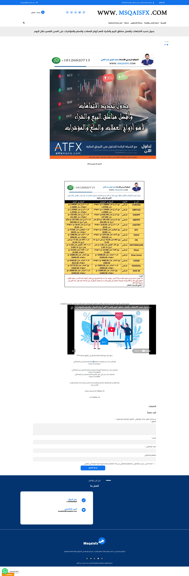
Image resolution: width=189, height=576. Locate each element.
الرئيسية (163, 23)
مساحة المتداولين (136, 23)
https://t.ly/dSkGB (94, 372)
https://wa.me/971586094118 (94, 391)
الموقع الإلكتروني (150, 455)
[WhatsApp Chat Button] (5, 571)
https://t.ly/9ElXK (94, 376)
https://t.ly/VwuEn (94, 363)
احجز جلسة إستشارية (115, 23)
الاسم (153, 438)
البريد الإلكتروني (150, 446)
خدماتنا (126, 23)
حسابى (33, 13)
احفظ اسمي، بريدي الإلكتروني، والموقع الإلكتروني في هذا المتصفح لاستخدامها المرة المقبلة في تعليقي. (118, 463)
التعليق (153, 421)
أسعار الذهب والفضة (151, 23)
